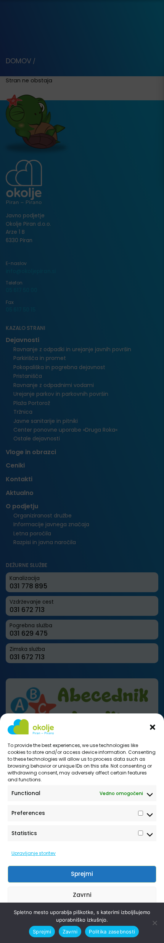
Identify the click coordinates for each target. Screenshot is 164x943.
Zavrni (82, 895)
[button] (152, 727)
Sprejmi (82, 874)
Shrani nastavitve (82, 916)
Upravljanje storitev (33, 853)
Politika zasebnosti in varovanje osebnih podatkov (78, 933)
